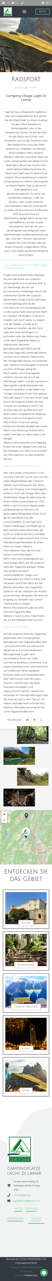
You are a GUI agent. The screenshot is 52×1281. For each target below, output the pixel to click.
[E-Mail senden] (27, 720)
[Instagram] (47, 3)
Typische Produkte (26, 1007)
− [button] (4, 820)
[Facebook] (42, 3)
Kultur (26, 923)
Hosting (19, 1275)
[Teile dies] (34, 720)
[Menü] (24, 11)
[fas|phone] (22, 3)
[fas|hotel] (3, 3)
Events (26, 1048)
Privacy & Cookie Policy (21, 1267)
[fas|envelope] (13, 3)
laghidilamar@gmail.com (26, 1200)
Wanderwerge (26, 965)
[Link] (8, 11)
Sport (26, 1090)
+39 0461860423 (22, 1195)
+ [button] (4, 814)
